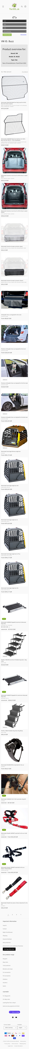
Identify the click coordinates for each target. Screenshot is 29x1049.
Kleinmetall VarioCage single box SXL (9, 588)
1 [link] (8, 914)
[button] (3, 6)
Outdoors (5, 979)
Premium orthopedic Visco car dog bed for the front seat (14, 383)
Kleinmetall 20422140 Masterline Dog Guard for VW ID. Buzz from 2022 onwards (13, 103)
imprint (5, 925)
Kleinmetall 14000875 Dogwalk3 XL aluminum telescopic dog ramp (14, 696)
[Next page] (20, 914)
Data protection (7, 942)
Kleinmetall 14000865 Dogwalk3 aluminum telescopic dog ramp (13, 623)
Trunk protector (6, 965)
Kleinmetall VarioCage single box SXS (10, 485)
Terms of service (15, 1043)
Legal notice (10, 1045)
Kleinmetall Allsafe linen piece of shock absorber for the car (14, 903)
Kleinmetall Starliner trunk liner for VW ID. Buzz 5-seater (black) (14, 211)
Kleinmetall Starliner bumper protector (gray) (12, 246)
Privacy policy (7, 1043)
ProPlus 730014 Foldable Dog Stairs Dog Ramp (12, 730)
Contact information (18, 1045)
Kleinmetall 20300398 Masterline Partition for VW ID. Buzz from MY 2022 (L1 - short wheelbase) (13, 139)
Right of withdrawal (8, 932)
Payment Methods (7, 939)
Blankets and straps (8, 969)
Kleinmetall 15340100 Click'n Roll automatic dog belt (13, 799)
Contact (5, 928)
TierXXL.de (8, 1041)
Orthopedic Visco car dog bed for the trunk (11, 314)
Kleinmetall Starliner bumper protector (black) (12, 280)
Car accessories (6, 972)
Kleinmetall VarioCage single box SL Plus (10, 554)
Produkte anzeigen (7, 34)
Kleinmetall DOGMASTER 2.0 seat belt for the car (12, 765)
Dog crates (5, 962)
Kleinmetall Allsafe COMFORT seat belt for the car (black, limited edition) (12, 868)
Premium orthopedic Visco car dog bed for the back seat (14, 417)
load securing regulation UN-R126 (11, 1006)
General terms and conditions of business (13, 946)
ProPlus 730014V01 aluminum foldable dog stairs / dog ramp (14, 660)
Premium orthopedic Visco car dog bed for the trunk (13, 349)
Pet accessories (6, 975)
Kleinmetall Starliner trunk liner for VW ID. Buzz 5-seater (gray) (14, 176)
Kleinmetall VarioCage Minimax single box (11, 451)
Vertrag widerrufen (9, 949)
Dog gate (5, 958)
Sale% (4, 986)
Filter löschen (23, 34)
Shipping (5, 935)
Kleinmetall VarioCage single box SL (9, 519)
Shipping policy (23, 1043)
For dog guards (6, 995)
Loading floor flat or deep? (9, 1002)
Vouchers (5, 982)
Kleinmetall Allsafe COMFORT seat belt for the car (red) (14, 833)
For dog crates (6, 999)
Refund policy (23, 1041)
